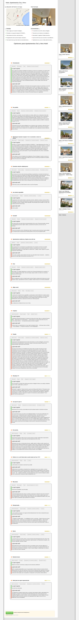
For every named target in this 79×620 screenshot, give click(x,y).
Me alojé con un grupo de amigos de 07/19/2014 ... (16, 33)
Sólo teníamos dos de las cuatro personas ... (15, 35)
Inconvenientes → (35, 28)
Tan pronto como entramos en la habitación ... (41, 33)
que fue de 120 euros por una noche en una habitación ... (43, 37)
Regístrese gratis (9, 612)
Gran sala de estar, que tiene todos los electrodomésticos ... (18, 39)
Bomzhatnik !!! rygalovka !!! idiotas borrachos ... (42, 35)
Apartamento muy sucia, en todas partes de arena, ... (43, 39)
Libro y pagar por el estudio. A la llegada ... (14, 30)
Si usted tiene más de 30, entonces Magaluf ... (41, 30)
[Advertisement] (26, 101)
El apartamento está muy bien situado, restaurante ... (17, 37)
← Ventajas (8, 28)
